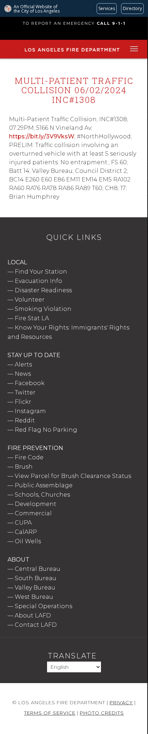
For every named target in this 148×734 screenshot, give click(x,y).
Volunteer (30, 299)
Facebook (30, 383)
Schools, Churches (42, 494)
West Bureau (34, 596)
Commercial (33, 513)
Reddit (25, 420)
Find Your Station (41, 271)
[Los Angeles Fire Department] (72, 52)
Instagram (30, 411)
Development (35, 504)
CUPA (23, 522)
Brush (24, 466)
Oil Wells (28, 541)
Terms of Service (49, 713)
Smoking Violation (43, 309)
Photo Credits (102, 713)
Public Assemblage (44, 485)
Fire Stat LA (32, 318)
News (23, 373)
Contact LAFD (36, 624)
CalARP (26, 532)
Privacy (121, 702)
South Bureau (35, 578)
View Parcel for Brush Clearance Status (73, 476)
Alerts (23, 364)
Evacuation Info (38, 281)
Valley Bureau (35, 587)
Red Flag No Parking (46, 429)
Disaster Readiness (43, 290)
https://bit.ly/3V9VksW (41, 136)
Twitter (25, 392)
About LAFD (33, 615)
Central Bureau (37, 568)
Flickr (23, 401)
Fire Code (29, 457)
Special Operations (43, 606)
